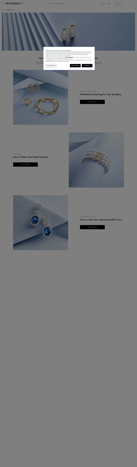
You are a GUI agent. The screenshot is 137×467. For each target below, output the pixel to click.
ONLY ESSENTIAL (75, 65)
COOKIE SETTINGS (51, 65)
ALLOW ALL (87, 65)
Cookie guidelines (69, 57)
